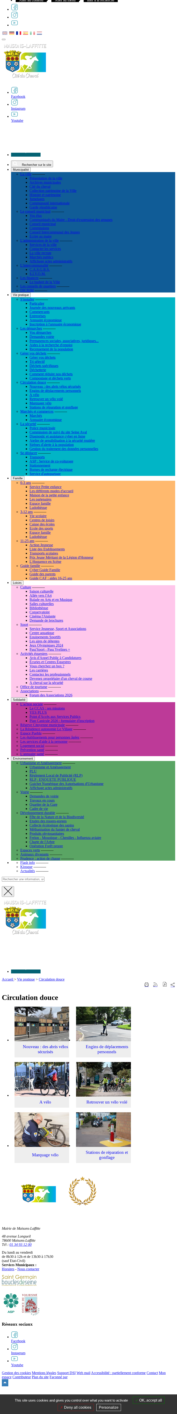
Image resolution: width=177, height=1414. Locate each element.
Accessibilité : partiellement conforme (118, 1373)
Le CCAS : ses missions (47, 708)
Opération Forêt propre (46, 846)
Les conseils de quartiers (38, 286)
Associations (29, 691)
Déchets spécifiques (44, 366)
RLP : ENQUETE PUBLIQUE (53, 780)
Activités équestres (33, 654)
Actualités (27, 871)
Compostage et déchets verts (50, 378)
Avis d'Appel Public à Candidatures (55, 658)
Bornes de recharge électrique (51, 469)
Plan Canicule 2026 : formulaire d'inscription (62, 721)
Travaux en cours (42, 800)
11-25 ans (27, 541)
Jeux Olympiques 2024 (46, 645)
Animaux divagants (34, 854)
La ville (25, 174)
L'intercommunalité (34, 265)
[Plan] (26, 155)
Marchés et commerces (36, 411)
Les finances (29, 278)
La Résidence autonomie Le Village (46, 729)
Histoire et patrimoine (45, 195)
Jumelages (37, 199)
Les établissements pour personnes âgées (49, 737)
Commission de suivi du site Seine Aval (58, 432)
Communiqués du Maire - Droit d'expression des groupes (71, 220)
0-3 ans (25, 483)
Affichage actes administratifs (51, 261)
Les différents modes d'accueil (51, 491)
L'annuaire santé (32, 754)
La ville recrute (40, 253)
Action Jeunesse (41, 545)
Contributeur (21, 1377)
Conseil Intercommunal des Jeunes (55, 232)
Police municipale (42, 428)
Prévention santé (32, 750)
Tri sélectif (37, 362)
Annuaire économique (46, 320)
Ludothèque (38, 508)
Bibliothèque (39, 608)
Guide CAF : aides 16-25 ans (51, 578)
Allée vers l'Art (41, 595)
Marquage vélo (40, 403)
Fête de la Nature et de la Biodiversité (57, 817)
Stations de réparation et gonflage (54, 407)
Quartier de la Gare (43, 804)
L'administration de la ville (39, 240)
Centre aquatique (42, 633)
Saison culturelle (41, 591)
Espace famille (40, 503)
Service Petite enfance (46, 487)
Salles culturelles (42, 604)
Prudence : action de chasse (40, 858)
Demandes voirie (42, 337)
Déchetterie (38, 370)
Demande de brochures (46, 620)
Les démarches (31, 328)
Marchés (36, 416)
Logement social (32, 746)
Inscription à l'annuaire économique (55, 324)
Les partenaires (40, 499)
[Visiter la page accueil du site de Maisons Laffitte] (25, 937)
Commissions (39, 228)
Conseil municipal (43, 224)
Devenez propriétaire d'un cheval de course (61, 678)
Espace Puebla (30, 733)
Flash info (27, 863)
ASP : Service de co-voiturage (51, 461)
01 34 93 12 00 (20, 1245)
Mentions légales (44, 1373)
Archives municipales (45, 182)
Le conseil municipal (35, 211)
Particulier (37, 303)
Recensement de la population (51, 349)
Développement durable (37, 813)
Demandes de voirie (44, 796)
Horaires (8, 1269)
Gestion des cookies (16, 1373)
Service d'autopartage (45, 474)
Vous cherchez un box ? (47, 666)
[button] (165, 984)
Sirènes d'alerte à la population (52, 445)
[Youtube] (14, 25)
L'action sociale (31, 704)
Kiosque (26, 867)
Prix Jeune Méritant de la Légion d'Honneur (61, 557)
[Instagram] (14, 17)
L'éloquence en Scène (45, 562)
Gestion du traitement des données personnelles (64, 449)
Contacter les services (45, 249)
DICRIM (27, 290)
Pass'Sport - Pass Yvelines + (50, 649)
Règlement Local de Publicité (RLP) (56, 775)
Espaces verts (30, 850)
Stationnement (40, 465)
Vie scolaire (38, 516)
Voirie (24, 792)
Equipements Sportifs (45, 637)
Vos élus (36, 216)
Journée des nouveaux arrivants (52, 308)
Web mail (83, 1373)
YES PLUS (38, 712)
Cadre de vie (39, 809)
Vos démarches (40, 332)
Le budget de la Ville (45, 282)
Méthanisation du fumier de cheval (55, 829)
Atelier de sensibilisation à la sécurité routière (62, 440)
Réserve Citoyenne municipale (42, 725)
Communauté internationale (50, 203)
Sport (24, 624)
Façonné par (59, 1377)
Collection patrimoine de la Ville (53, 191)
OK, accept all (150, 1400)
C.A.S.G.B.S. (40, 269)
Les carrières (39, 670)
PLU (33, 771)
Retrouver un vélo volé (46, 399)
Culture (25, 587)
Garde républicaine (43, 207)
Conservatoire (40, 612)
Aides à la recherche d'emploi (51, 345)
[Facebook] (14, 9)
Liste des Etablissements (47, 549)
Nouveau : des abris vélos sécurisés (55, 386)
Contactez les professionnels (50, 674)
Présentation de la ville (46, 178)
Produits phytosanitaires (47, 833)
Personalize (108, 1407)
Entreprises (38, 316)
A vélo (34, 395)
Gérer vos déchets (33, 353)
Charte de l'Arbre (42, 842)
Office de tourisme (33, 687)
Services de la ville (43, 245)
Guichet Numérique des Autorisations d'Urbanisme (66, 784)
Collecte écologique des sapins (52, 825)
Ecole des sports (41, 528)
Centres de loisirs (42, 520)
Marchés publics (41, 257)
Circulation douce (33, 382)
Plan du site (40, 1377)
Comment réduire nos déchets (51, 374)
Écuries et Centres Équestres (50, 662)
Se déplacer (28, 453)
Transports (37, 457)
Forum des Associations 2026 (51, 695)
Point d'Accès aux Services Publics (55, 717)
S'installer (27, 299)
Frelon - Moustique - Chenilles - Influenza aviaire (65, 838)
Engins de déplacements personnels (55, 391)
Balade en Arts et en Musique (51, 600)
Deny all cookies (77, 1407)
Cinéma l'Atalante (43, 616)
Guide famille (30, 566)
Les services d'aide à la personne (44, 741)
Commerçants (40, 312)
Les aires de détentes (44, 641)
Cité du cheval (40, 186)
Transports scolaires (44, 553)
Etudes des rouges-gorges (48, 821)
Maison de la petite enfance (49, 495)
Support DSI (66, 1373)
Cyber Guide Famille (45, 570)
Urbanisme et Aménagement (41, 763)
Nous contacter (28, 1269)
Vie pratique (26, 979)
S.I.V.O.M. (38, 274)
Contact (152, 1373)
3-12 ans (26, 512)
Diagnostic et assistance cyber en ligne (57, 436)
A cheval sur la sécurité (46, 683)
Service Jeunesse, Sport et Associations (58, 629)
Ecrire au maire (41, 236)
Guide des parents (43, 574)
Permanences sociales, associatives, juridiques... (64, 341)
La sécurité (28, 424)
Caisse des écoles (42, 524)
